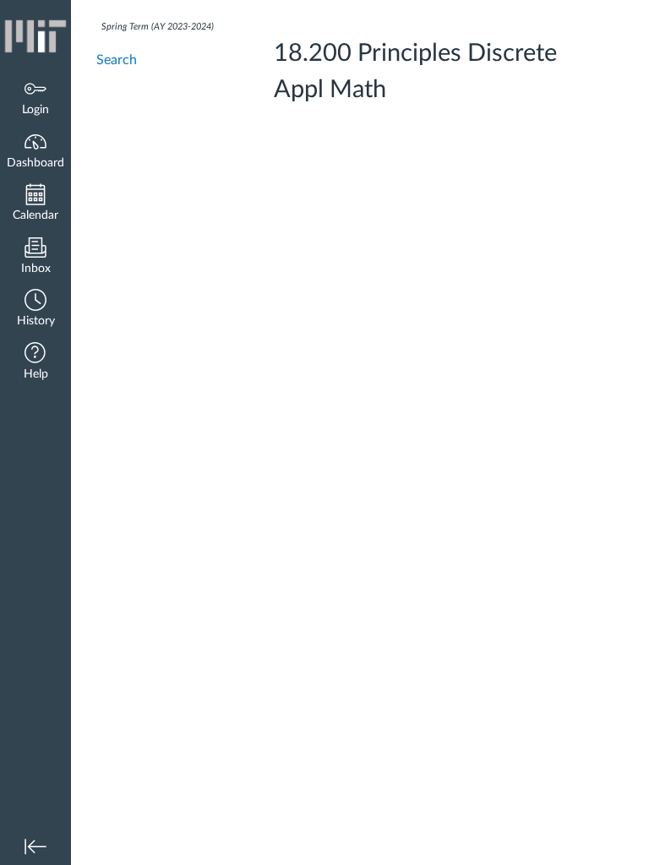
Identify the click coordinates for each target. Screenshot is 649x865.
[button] (35, 309)
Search (116, 60)
